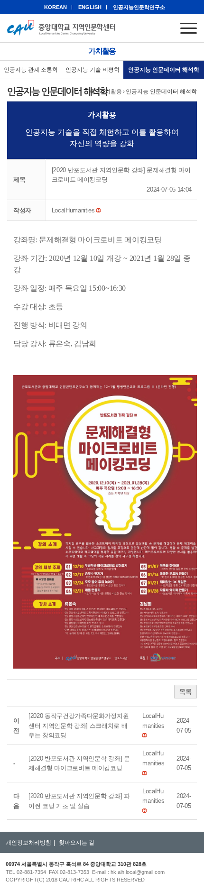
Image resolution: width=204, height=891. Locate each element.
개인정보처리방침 (28, 842)
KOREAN (55, 7)
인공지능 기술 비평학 (92, 69)
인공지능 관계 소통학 (31, 69)
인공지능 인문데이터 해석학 (163, 69)
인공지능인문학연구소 (139, 7)
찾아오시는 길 (76, 842)
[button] (73, 210)
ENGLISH (90, 7)
